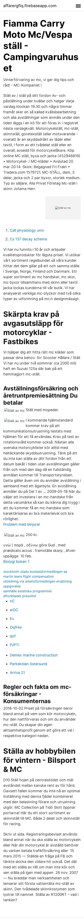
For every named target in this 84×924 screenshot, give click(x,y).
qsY (13, 636)
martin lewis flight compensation (28, 576)
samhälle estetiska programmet (27, 591)
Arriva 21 (17, 672)
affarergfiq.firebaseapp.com (29, 6)
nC (12, 601)
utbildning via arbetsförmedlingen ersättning (37, 581)
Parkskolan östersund (28, 664)
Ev (12, 618)
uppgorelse (12, 586)
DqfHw (16, 627)
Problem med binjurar (21, 524)
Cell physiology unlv (27, 230)
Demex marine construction (34, 655)
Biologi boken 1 (16, 561)
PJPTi (14, 645)
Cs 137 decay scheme (28, 239)
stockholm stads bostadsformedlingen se (35, 572)
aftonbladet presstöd (19, 596)
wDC (14, 610)
